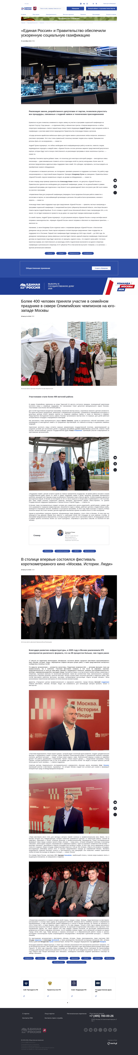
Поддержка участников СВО (69, 18)
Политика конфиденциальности (30, 1046)
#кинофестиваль (58, 962)
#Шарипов (63, 958)
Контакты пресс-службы (54, 1018)
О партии (23, 14)
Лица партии (36, 14)
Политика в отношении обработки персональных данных (37, 1047)
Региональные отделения (76, 1014)
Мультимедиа (96, 14)
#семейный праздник (62, 551)
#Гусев (86, 958)
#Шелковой (75, 958)
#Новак (61, 253)
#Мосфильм (109, 958)
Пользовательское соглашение (30, 1044)
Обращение (75, 8)
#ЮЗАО (77, 551)
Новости (42, 22)
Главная (23, 22)
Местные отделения (68, 14)
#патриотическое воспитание (76, 962)
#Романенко (48, 551)
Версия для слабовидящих (109, 3)
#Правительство (74, 253)
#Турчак (50, 253)
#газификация (88, 253)
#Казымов (51, 958)
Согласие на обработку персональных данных (34, 1049)
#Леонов (40, 958)
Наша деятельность (51, 14)
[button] (67, 1002)
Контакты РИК (27, 1018)
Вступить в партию (111, 14)
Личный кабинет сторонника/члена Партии (101, 8)
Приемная (83, 14)
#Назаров (97, 958)
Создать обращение (101, 268)
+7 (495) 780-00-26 (101, 1016)
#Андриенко (28, 958)
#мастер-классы (89, 551)
